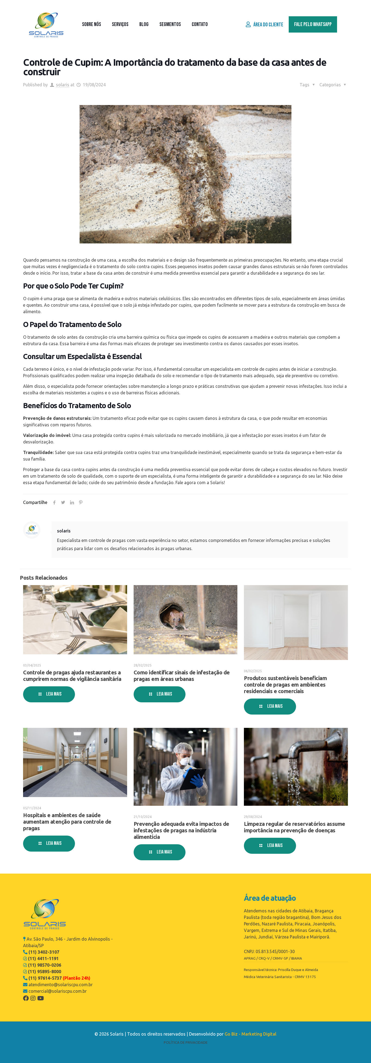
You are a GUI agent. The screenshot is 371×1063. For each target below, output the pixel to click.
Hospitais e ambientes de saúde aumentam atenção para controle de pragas (67, 821)
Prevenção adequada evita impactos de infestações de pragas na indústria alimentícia (181, 830)
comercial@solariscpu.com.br (58, 991)
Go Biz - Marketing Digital (250, 1034)
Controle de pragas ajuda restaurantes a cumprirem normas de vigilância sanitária (72, 675)
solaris (62, 84)
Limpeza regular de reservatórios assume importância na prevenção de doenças (294, 827)
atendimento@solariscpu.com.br (61, 984)
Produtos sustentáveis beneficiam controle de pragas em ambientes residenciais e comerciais (285, 684)
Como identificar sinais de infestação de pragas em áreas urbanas (182, 675)
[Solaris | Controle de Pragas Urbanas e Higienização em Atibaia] (46, 24)
